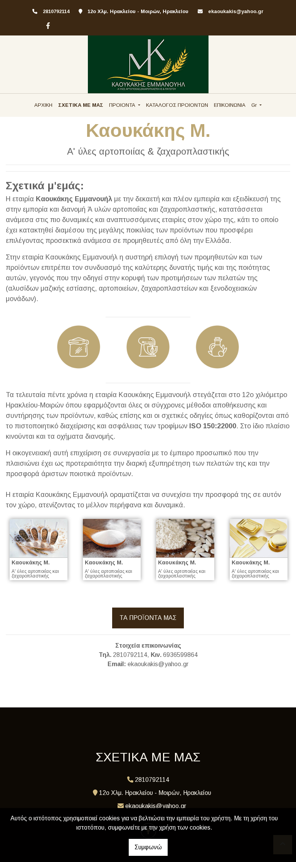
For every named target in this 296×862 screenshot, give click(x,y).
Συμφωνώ (148, 847)
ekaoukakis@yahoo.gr (236, 11)
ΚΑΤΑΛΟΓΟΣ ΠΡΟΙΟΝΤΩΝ (177, 105)
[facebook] (47, 25)
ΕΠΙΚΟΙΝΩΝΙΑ (230, 105)
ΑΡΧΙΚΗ (43, 105)
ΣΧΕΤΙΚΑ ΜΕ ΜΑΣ (80, 105)
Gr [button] (254, 105)
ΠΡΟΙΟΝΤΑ (123, 105)
